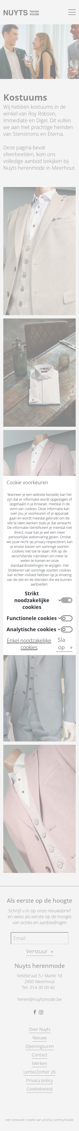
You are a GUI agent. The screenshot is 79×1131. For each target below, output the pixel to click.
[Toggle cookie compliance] (66, 618)
